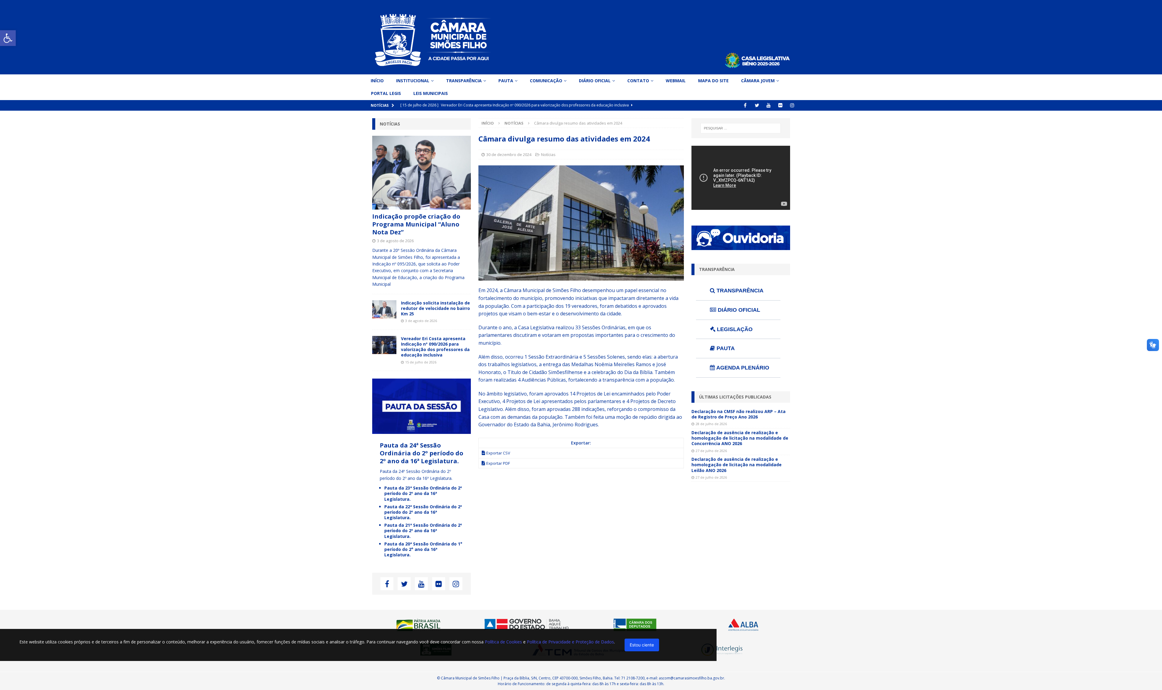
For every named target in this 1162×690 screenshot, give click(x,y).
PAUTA (725, 348)
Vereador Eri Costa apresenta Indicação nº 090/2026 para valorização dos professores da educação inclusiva (435, 347)
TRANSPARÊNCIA (739, 291)
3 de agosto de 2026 (395, 240)
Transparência (464, 80)
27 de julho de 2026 (711, 450)
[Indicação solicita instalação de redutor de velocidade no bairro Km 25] (384, 309)
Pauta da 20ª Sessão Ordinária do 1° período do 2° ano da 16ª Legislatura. (423, 549)
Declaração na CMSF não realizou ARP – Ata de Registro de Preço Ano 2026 (738, 414)
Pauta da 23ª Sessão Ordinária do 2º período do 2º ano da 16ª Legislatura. (423, 493)
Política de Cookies (503, 642)
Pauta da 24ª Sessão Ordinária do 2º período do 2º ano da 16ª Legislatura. (421, 453)
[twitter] (757, 105)
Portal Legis (386, 93)
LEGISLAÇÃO (734, 329)
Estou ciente (642, 644)
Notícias (548, 154)
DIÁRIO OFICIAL (738, 310)
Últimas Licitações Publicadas (735, 397)
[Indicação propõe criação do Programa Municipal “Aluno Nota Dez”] (421, 173)
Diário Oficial (595, 80)
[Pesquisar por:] (740, 128)
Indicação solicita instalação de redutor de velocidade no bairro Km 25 (435, 308)
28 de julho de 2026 (711, 423)
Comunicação (546, 80)
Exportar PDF (498, 463)
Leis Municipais (430, 93)
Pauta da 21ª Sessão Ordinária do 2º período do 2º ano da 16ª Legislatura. (423, 530)
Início (377, 80)
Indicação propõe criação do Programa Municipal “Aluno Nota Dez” (416, 224)
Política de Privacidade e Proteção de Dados (570, 642)
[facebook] (745, 105)
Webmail (676, 80)
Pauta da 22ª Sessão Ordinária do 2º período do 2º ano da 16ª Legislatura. (423, 512)
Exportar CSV (498, 453)
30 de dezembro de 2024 (508, 154)
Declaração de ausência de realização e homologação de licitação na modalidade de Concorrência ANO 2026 (739, 438)
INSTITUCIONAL (412, 80)
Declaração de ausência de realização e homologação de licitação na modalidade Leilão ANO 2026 (736, 464)
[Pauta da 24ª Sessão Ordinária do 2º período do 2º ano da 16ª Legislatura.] (421, 430)
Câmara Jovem (758, 80)
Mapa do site (713, 80)
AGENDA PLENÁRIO (742, 368)
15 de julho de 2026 (420, 362)
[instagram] (792, 105)
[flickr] (780, 105)
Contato (638, 80)
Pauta (505, 80)
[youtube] (768, 105)
